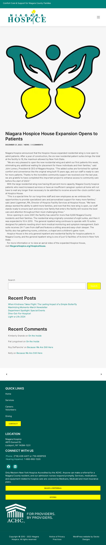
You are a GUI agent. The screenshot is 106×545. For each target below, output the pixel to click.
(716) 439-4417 (21, 456)
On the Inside (35, 335)
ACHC (59, 472)
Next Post (77, 374)
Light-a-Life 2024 (16, 316)
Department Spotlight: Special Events (26, 310)
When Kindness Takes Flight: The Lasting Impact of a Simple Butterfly (42, 304)
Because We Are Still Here (40, 347)
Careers (9, 406)
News (26, 145)
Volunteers (10, 409)
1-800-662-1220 (32, 459)
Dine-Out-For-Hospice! (19, 313)
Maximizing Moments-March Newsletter (27, 307)
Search (11, 280)
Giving (8, 416)
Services (9, 400)
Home (8, 393)
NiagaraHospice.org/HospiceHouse (27, 246)
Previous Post (29, 374)
